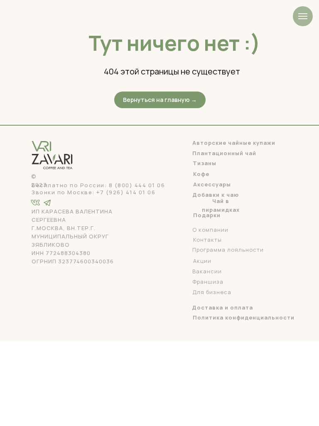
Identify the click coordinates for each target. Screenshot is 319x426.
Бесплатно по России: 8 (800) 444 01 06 (98, 185)
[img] (47, 202)
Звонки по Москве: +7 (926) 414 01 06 (93, 192)
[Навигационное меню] (302, 16)
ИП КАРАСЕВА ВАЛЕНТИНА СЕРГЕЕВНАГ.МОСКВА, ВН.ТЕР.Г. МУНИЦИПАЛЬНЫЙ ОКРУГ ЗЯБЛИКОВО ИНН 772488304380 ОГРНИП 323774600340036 (73, 236)
